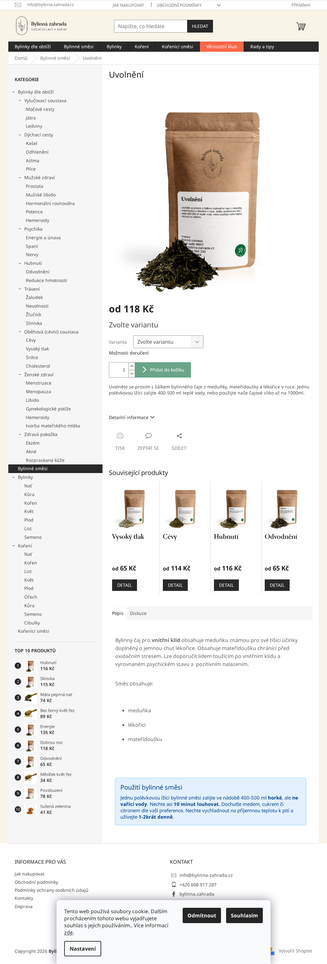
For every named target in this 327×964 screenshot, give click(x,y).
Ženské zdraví (39, 374)
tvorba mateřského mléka (53, 426)
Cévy (31, 340)
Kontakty (24, 898)
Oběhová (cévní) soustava (51, 332)
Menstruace (38, 383)
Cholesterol (38, 366)
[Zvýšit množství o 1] (131, 366)
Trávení (32, 289)
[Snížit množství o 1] (131, 373)
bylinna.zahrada (196, 894)
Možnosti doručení (129, 353)
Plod (29, 520)
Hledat (200, 26)
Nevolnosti (37, 306)
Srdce (32, 357)
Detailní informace (128, 417)
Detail (124, 585)
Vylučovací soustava (45, 100)
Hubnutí (33, 263)
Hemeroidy (37, 220)
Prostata (34, 186)
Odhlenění (37, 152)
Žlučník (33, 314)
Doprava (24, 906)
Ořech (30, 597)
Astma (32, 160)
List (28, 528)
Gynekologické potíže (48, 409)
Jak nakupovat (128, 5)
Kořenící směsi (33, 631)
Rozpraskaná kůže (45, 460)
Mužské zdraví (39, 177)
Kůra (29, 494)
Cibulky (32, 623)
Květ (29, 511)
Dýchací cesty (38, 135)
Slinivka (34, 323)
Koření (25, 546)
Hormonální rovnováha (50, 203)
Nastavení (83, 948)
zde (68, 932)
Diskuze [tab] (138, 613)
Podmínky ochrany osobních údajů (51, 890)
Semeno (33, 537)
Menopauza (38, 391)
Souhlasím (244, 915)
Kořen (30, 503)
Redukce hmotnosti (46, 280)
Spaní (32, 246)
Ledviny (34, 126)
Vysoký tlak (37, 349)
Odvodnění (37, 272)
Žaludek (34, 297)
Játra (31, 118)
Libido (32, 400)
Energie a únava (43, 237)
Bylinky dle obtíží (36, 92)
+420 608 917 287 (198, 885)
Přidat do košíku (167, 370)
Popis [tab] (118, 613)
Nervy (32, 254)
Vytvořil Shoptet (295, 950)
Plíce (31, 169)
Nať (28, 486)
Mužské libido (41, 195)
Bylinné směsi (33, 468)
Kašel (31, 143)
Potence (34, 212)
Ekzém (33, 443)
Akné (31, 451)
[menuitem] (32, 47)
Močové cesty (40, 109)
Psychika (33, 229)
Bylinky (25, 477)
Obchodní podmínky (179, 5)
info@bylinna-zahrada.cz (206, 875)
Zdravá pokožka (40, 434)
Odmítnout (201, 915)
